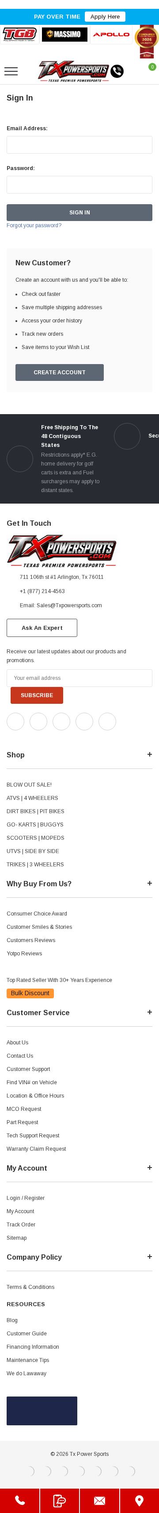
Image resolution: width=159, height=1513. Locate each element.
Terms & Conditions (30, 1287)
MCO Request (24, 1109)
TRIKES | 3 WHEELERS (35, 864)
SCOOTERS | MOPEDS (35, 838)
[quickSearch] (31, 71)
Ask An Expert (42, 628)
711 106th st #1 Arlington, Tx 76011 (62, 577)
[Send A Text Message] (60, 1501)
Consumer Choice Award (37, 914)
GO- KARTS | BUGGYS (35, 825)
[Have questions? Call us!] (19, 1501)
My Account (20, 1211)
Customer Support (28, 1069)
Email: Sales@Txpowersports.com (61, 605)
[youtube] (31, 738)
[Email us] (99, 1501)
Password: (21, 168)
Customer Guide (27, 1334)
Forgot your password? (34, 225)
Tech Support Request (33, 1136)
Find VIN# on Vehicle (32, 1082)
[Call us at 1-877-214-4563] (117, 71)
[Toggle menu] (11, 71)
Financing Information (33, 1347)
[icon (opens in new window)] (15, 721)
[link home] (74, 71)
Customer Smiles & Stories (39, 927)
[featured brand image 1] (64, 34)
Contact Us (20, 1056)
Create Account (60, 372)
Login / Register (26, 1198)
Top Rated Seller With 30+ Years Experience (59, 980)
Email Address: (27, 128)
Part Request (22, 1122)
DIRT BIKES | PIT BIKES (35, 811)
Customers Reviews (31, 940)
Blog (12, 1320)
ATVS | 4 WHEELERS (32, 798)
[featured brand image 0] (19, 34)
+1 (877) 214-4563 (42, 591)
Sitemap (16, 1238)
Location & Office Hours (35, 1096)
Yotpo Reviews (24, 953)
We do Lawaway (26, 1373)
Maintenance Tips (28, 1360)
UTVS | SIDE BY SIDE (33, 851)
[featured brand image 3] (111, 34)
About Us (17, 1043)
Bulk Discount (30, 993)
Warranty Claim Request (36, 1149)
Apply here (105, 16)
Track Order (21, 1225)
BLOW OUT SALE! (29, 785)
